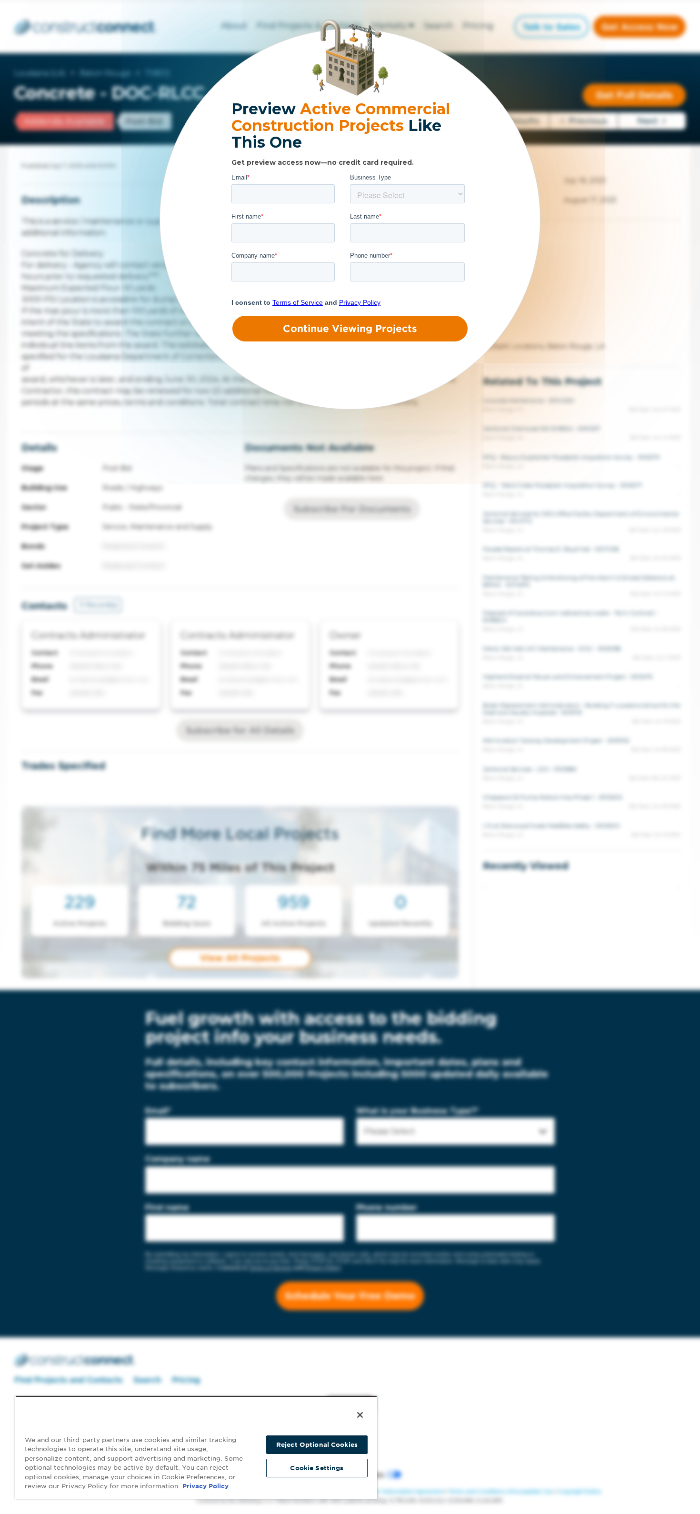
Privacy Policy (205, 1486)
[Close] (360, 1414)
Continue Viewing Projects (350, 328)
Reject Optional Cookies (317, 1444)
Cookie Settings (316, 1468)
